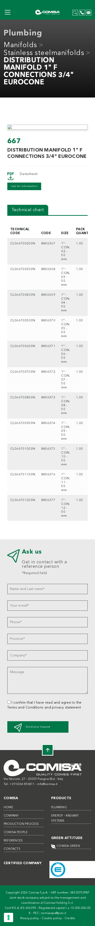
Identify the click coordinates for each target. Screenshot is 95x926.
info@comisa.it (47, 784)
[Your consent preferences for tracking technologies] (8, 917)
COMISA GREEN (68, 846)
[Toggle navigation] (7, 12)
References (13, 840)
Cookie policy (52, 918)
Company (11, 815)
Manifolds (20, 45)
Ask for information (24, 186)
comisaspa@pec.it (53, 913)
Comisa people (16, 832)
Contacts (12, 849)
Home (8, 807)
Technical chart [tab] (27, 210)
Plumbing (59, 807)
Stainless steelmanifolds (44, 53)
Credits (70, 918)
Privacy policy (29, 918)
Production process (21, 824)
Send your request (38, 727)
